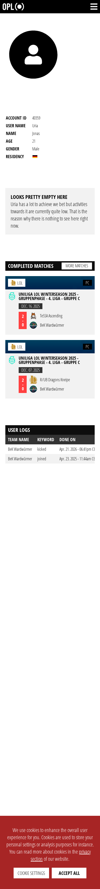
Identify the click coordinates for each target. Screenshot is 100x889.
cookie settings (31, 873)
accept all (69, 873)
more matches (77, 266)
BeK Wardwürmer (20, 449)
